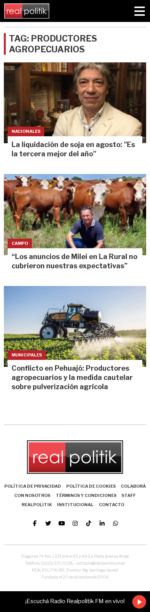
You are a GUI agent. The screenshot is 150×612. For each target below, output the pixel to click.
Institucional (75, 504)
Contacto (111, 504)
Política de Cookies (91, 486)
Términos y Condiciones (86, 495)
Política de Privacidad (32, 486)
